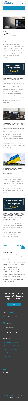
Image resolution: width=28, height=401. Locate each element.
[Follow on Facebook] (4, 332)
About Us (6, 353)
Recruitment (19, 83)
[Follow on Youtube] (16, 332)
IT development (20, 35)
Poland (14, 83)
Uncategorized (12, 219)
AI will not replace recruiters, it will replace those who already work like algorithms (13, 257)
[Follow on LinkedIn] (7, 332)
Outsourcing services (7, 83)
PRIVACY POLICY (9, 395)
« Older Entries (7, 245)
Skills (22, 128)
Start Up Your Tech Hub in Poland (13, 346)
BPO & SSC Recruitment (10, 349)
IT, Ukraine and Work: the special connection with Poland (12, 169)
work (9, 38)
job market (5, 38)
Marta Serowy (7, 35)
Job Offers (7, 356)
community (19, 81)
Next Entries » (21, 245)
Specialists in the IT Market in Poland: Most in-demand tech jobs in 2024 (13, 123)
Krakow (9, 128)
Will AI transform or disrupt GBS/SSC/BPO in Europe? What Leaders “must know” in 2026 (12, 269)
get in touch (14, 304)
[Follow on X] (13, 332)
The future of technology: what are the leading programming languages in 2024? (14, 33)
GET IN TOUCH (14, 8)
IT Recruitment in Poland (11, 342)
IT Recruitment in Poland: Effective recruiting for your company (13, 78)
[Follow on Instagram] (10, 332)
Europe (4, 173)
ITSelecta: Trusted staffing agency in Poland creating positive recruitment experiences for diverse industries (13, 214)
